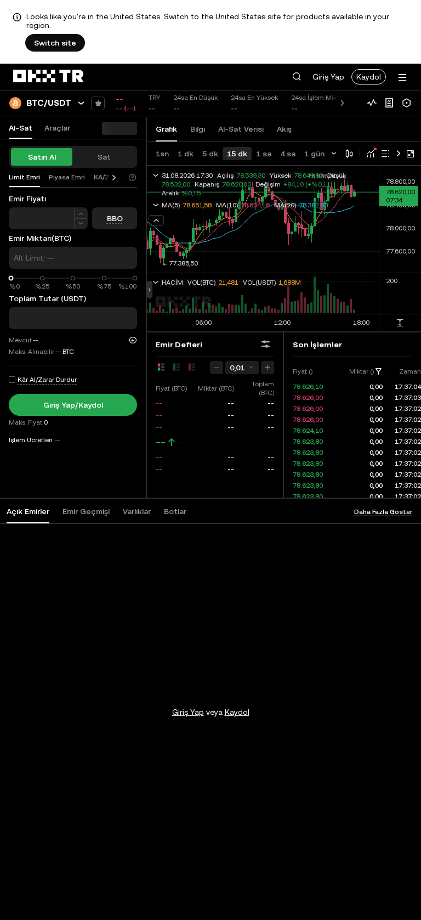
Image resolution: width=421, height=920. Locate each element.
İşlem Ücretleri (31, 440)
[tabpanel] (210, 690)
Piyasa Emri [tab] (67, 177)
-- (161, 442)
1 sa (263, 153)
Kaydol (368, 76)
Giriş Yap (328, 76)
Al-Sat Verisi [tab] (241, 129)
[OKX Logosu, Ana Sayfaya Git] (48, 77)
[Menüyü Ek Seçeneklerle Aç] (402, 78)
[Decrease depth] (216, 367)
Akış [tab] (284, 129)
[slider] (11, 278)
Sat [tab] (104, 157)
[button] (296, 76)
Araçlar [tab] (57, 127)
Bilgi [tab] (197, 129)
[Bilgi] (389, 103)
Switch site (55, 42)
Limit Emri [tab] (24, 177)
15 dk (237, 153)
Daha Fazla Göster (383, 512)
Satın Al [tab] (42, 157)
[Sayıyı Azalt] (81, 224)
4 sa (287, 153)
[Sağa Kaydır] (114, 177)
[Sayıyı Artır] (81, 213)
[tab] (28, 511)
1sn (162, 153)
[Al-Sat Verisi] (371, 103)
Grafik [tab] (166, 129)
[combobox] (242, 367)
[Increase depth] (267, 367)
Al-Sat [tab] (20, 127)
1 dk (186, 153)
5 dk (210, 153)
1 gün (314, 153)
